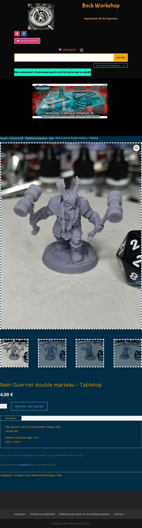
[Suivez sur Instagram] (17, 33)
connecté (24, 464)
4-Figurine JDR (16, 137)
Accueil (3, 137)
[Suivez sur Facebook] (24, 33)
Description (10, 418)
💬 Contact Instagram (27, 40)
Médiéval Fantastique (36, 137)
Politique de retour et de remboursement (84, 514)
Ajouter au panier (29, 406)
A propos (19, 514)
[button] (136, 148)
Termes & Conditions (42, 514)
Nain (51, 137)
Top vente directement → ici (110, 65)
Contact (119, 514)
